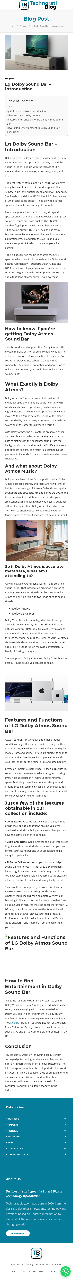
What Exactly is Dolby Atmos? (23, 115)
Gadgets (23, 26)
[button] (65, 1271)
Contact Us (55, 1271)
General (37, 1130)
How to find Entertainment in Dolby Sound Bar (33, 127)
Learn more (18, 1233)
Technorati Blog (37, 1154)
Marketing (37, 1136)
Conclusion (13, 132)
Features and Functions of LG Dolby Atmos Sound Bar (35, 121)
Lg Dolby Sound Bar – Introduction (26, 111)
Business (37, 1118)
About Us (18, 1271)
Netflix (14, 1022)
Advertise (36, 1271)
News (37, 1142)
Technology (37, 1148)
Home (12, 26)
